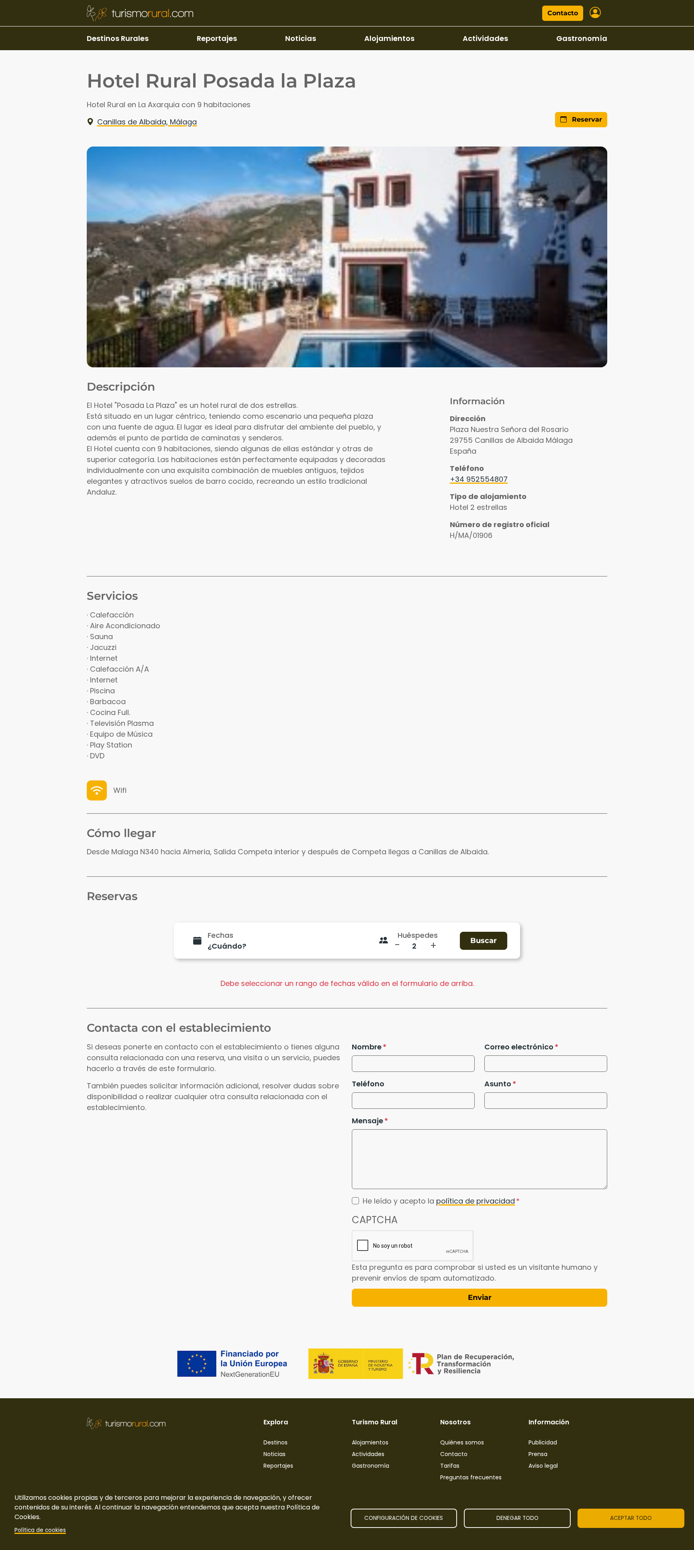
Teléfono (368, 1084)
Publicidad (543, 1442)
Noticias (300, 38)
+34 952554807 (479, 479)
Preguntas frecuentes (471, 1477)
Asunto (497, 1084)
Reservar (586, 119)
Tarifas (449, 1466)
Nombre (367, 1047)
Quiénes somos (462, 1442)
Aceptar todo (631, 1518)
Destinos (275, 1442)
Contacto (562, 13)
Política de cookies (40, 1530)
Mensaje (367, 1121)
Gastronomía (581, 38)
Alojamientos (389, 38)
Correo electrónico (518, 1047)
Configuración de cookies (403, 1518)
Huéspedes (418, 935)
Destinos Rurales (118, 38)
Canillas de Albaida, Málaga (147, 122)
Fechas (220, 935)
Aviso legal (543, 1466)
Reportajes (217, 38)
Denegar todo (517, 1518)
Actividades (485, 38)
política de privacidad (475, 1201)
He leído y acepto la (439, 1201)
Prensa (538, 1454)
